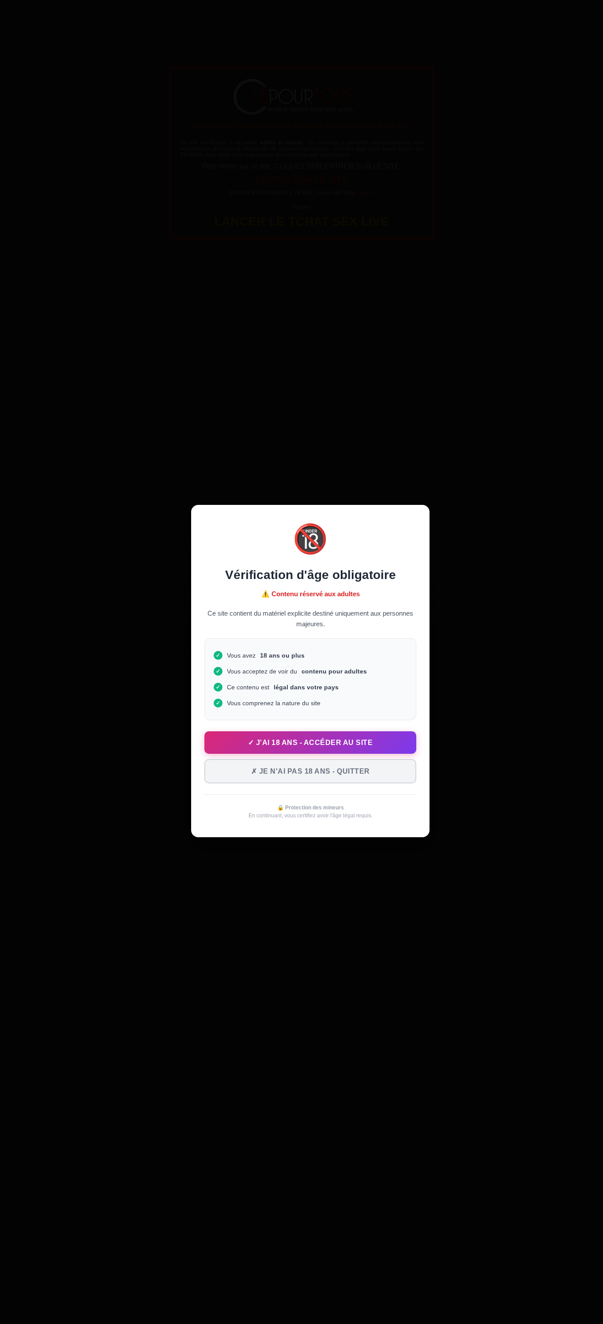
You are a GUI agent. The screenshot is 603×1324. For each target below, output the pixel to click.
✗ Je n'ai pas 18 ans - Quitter (310, 771)
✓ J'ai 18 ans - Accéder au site (310, 742)
